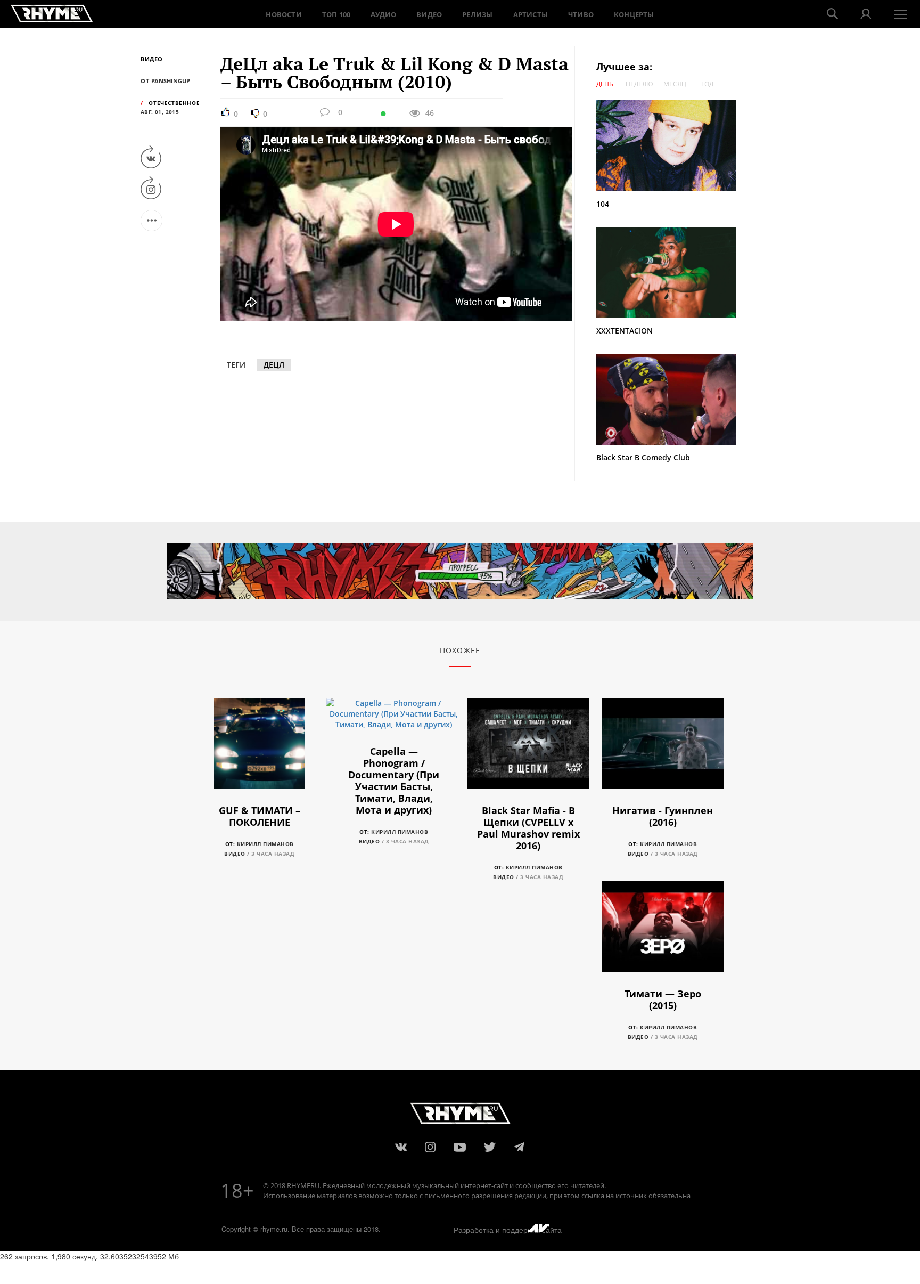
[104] (671, 145)
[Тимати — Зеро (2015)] (663, 933)
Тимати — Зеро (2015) (663, 999)
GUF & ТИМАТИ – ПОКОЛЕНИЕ (259, 816)
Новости (283, 14)
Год (707, 83)
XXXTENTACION (624, 331)
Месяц (674, 83)
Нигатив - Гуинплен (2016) (662, 816)
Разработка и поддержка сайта (508, 1229)
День (604, 83)
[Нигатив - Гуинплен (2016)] (663, 749)
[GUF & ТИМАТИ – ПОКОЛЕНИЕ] (259, 749)
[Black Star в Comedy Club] (666, 398)
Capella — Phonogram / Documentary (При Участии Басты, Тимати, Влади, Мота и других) (393, 780)
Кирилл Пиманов (265, 844)
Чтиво (581, 14)
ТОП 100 (336, 14)
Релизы (477, 14)
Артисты (530, 14)
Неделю (639, 83)
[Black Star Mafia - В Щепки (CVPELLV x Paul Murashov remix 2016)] (528, 749)
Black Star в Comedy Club (643, 457)
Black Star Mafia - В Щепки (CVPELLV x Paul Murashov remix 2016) (528, 828)
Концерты (634, 14)
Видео (429, 14)
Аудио (383, 14)
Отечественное (174, 103)
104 (602, 204)
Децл (274, 365)
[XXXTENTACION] (671, 272)
